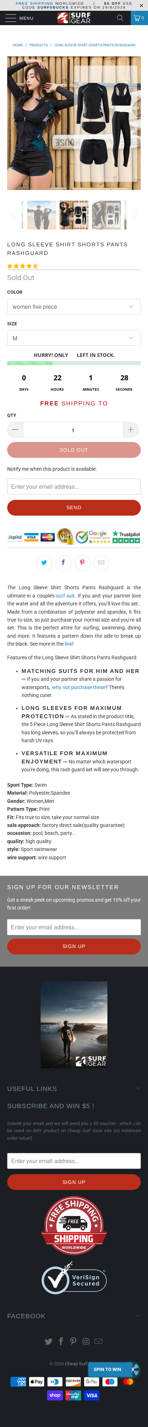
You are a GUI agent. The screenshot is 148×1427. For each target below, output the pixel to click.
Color (14, 292)
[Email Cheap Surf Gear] (98, 1342)
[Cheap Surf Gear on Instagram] (86, 1342)
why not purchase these (78, 687)
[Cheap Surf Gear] (74, 18)
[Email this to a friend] (102, 563)
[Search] (122, 18)
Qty (11, 415)
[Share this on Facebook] (63, 563)
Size (12, 323)
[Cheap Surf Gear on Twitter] (48, 1342)
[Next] (133, 123)
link (68, 644)
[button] (22, 266)
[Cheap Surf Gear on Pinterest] (73, 1342)
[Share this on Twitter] (44, 563)
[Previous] (14, 123)
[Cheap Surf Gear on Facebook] (61, 1342)
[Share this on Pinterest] (83, 563)
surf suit (65, 596)
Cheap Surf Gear (81, 1363)
